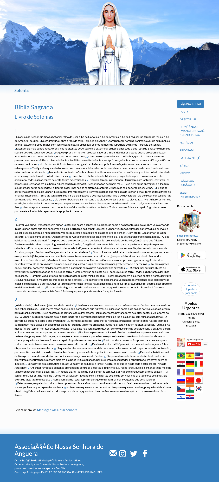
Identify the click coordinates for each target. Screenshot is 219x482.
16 (53, 200)
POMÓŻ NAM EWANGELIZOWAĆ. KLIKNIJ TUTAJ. (192, 130)
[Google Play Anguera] (191, 254)
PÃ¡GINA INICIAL (190, 103)
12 (88, 180)
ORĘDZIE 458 (188, 119)
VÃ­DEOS (185, 173)
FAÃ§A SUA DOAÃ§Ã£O (187, 182)
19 (16, 384)
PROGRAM (187, 150)
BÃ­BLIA (184, 165)
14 (154, 188)
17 (142, 200)
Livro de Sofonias (34, 117)
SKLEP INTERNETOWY (190, 194)
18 (21, 208)
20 (65, 388)
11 (70, 176)
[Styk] (113, 455)
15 (39, 196)
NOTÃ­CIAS (187, 142)
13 (123, 184)
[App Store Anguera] (191, 268)
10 (47, 172)
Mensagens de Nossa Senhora (57, 410)
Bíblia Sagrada (34, 107)
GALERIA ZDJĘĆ (190, 157)
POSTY (184, 111)
